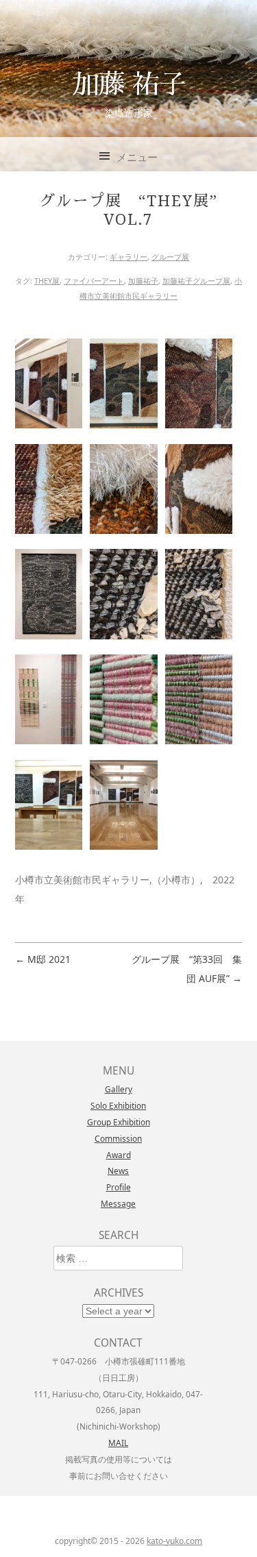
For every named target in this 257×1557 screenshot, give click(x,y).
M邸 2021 (43, 959)
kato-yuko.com (174, 1541)
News (118, 1170)
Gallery (118, 1088)
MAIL (118, 1442)
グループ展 (170, 257)
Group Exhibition (118, 1121)
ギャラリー (128, 257)
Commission (118, 1138)
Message (118, 1203)
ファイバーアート (94, 280)
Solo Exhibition (118, 1105)
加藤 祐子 (129, 82)
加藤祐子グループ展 (196, 280)
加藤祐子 (143, 280)
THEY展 (47, 280)
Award (118, 1154)
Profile (118, 1186)
